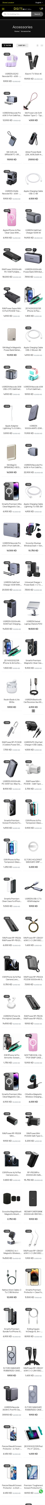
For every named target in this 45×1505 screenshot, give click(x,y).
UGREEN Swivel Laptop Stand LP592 (33, 622)
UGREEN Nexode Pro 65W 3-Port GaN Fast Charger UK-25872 (12, 114)
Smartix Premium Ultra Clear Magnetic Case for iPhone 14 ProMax (11, 505)
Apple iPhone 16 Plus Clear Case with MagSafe (12, 231)
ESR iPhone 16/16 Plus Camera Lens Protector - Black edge (12, 1173)
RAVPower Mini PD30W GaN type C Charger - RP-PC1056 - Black (33, 1134)
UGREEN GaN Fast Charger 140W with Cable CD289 (11, 583)
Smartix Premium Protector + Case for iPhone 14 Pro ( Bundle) (33, 1291)
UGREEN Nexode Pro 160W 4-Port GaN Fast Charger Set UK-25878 (33, 466)
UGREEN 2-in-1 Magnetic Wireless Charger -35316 (12, 1252)
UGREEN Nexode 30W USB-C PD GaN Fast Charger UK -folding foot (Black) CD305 (11, 388)
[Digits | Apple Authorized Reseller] (22, 8)
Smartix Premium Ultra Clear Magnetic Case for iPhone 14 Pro (11, 1095)
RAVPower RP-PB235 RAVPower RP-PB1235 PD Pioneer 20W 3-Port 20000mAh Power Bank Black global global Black (33, 1017)
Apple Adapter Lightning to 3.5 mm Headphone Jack (12, 427)
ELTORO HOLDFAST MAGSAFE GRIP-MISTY (33, 860)
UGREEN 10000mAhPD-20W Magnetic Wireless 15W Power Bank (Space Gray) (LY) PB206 (33, 427)
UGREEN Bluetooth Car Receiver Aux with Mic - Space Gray (33, 700)
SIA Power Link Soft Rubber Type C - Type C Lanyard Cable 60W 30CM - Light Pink (33, 114)
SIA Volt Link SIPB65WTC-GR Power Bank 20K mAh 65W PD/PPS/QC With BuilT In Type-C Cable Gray (11, 153)
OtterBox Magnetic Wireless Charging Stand (33, 1095)
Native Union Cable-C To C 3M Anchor (11, 1291)
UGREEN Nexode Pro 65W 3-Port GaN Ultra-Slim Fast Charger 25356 (11, 544)
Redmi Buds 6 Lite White (12, 700)
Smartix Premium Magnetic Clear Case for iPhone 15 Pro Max (33, 661)
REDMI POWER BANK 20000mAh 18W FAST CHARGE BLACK (33, 1212)
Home (17, 31)
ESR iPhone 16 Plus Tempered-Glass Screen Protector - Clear (11, 860)
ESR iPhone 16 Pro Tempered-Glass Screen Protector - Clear (33, 821)
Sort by (21, 45)
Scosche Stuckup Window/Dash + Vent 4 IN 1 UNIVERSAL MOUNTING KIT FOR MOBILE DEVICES (33, 544)
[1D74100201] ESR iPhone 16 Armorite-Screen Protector (11, 661)
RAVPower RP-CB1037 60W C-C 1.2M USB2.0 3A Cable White (33, 1252)
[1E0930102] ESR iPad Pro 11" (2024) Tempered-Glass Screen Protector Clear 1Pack (33, 1447)
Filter (8, 45)
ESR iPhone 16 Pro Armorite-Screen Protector (11, 1056)
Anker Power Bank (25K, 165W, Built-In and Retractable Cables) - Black (33, 153)
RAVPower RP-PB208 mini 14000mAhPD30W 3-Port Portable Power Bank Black (11, 1134)
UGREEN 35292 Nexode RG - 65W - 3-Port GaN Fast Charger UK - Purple (11, 75)
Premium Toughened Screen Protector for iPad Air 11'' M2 (33, 1486)
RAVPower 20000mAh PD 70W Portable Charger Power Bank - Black (12, 270)
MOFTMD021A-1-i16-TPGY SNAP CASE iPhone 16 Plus (33, 1056)
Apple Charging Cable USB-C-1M (33, 192)
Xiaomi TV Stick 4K (33, 74)
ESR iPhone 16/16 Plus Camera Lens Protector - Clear (12, 978)
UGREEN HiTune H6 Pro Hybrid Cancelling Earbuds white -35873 (11, 1017)
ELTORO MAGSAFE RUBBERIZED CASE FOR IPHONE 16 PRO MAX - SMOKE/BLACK (11, 1369)
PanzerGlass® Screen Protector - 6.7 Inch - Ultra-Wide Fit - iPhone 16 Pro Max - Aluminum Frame (11, 1447)
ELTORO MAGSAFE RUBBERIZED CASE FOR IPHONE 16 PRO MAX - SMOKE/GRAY (33, 1408)
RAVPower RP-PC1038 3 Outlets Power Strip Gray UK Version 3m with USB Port (11, 743)
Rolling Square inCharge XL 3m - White (33, 1330)
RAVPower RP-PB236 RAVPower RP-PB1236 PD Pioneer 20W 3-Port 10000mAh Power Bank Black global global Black (12, 939)
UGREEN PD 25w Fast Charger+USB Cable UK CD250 (33, 743)
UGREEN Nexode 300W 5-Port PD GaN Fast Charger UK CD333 (12, 1408)
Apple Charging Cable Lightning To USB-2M (33, 505)
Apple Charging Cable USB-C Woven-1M (33, 348)
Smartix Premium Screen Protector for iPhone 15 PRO (12, 821)
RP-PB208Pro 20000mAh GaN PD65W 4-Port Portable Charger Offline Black (33, 1173)
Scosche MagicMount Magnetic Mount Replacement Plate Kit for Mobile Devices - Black (12, 1212)
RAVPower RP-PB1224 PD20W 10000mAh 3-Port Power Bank (33, 978)
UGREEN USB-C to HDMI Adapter (33, 899)
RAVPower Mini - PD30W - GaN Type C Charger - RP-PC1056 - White (33, 782)
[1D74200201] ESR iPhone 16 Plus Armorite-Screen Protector (33, 309)
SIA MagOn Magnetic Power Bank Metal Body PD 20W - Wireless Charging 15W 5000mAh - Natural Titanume (12, 348)
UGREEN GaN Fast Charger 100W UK (33, 231)
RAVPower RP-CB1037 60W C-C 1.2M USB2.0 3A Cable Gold (33, 939)
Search (37, 14)
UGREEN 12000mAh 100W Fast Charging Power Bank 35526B (11, 622)
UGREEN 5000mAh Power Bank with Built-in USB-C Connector (33, 270)
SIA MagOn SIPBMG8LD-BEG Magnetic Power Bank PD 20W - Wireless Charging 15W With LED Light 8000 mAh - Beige (11, 466)
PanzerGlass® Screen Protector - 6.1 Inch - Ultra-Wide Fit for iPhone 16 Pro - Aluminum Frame (11, 1486)
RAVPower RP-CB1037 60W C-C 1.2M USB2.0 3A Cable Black (33, 1369)
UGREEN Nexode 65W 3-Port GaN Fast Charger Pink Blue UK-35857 (33, 388)
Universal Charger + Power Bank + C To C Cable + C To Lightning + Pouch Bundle (33, 583)
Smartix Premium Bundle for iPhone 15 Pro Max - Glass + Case (12, 1330)
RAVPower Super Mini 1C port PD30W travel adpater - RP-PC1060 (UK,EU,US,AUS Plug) (11, 309)
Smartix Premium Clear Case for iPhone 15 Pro (11, 900)
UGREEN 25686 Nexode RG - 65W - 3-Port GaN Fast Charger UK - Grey (11, 192)
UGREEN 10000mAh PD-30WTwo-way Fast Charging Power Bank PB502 (12, 782)
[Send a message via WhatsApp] (41, 1491)
